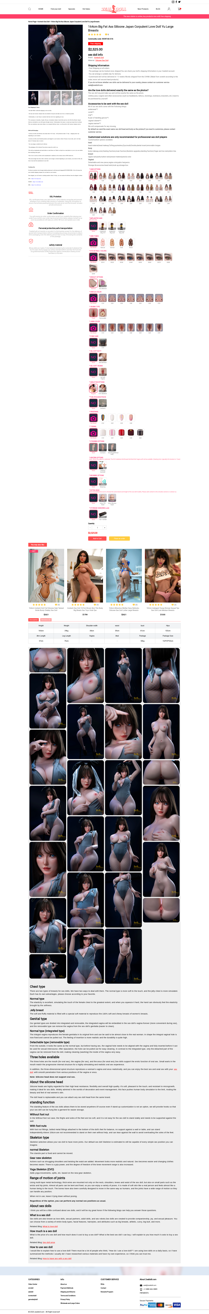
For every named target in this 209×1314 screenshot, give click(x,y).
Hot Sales (86, 9)
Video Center (32, 1284)
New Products (143, 9)
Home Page (32, 22)
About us (64, 1284)
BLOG (158, 9)
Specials (71, 9)
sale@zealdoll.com (149, 1285)
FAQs (102, 1284)
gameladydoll (33, 1299)
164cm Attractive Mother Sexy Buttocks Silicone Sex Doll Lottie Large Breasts (124, 609)
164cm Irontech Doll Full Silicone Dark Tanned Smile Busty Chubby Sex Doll (46, 609)
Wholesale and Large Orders (70, 1303)
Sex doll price (49, 1242)
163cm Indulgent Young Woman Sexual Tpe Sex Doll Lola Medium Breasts (163, 609)
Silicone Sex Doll (101, 60)
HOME (40, 9)
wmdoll (30, 1288)
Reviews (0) (46, 620)
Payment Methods (67, 1288)
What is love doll (50, 1226)
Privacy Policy (65, 1299)
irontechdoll (32, 1295)
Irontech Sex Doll (44, 22)
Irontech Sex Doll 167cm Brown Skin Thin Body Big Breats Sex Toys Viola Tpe (85, 609)
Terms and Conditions (68, 1295)
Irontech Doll (99, 58)
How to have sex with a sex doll (57, 1258)
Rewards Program (107, 1292)
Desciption (33, 620)
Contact (103, 1288)
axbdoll (30, 1292)
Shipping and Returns (68, 1292)
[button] (80, 57)
